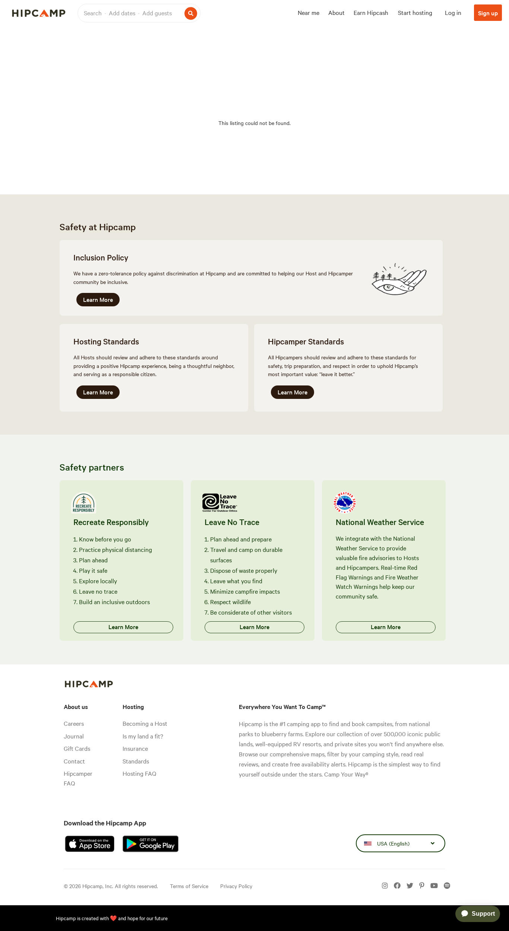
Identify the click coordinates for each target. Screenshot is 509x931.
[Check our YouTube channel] (434, 886)
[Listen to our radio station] (447, 886)
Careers (74, 723)
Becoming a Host (145, 723)
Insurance (135, 748)
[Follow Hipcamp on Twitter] (410, 886)
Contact (74, 761)
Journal (74, 736)
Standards (136, 761)
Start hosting (415, 12)
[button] (139, 13)
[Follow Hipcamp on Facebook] (397, 886)
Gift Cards (77, 748)
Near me (308, 12)
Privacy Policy (236, 886)
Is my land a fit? (143, 736)
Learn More (98, 299)
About (336, 12)
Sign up (488, 13)
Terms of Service (189, 886)
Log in (453, 12)
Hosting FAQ (139, 773)
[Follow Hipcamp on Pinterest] (421, 886)
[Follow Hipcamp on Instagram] (385, 886)
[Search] (190, 13)
